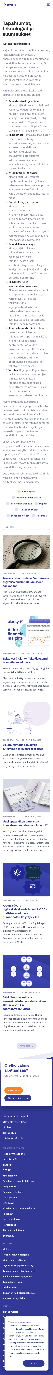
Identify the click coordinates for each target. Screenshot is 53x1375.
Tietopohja (9, 1133)
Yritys (6, 1306)
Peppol (43, 503)
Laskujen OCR (10, 1197)
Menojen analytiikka (14, 1298)
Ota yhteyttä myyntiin (18, 1098)
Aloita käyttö (14, 1090)
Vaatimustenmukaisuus (28, 497)
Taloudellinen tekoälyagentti (19, 1271)
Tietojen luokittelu (13, 1230)
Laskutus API (10, 1159)
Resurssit (42, 515)
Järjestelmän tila (13, 1138)
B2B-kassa (8, 1203)
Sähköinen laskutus (21, 503)
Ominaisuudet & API (13, 1148)
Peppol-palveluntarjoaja (16, 1254)
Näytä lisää (25, 1046)
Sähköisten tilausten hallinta (19, 1208)
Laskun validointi (12, 1219)
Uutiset (7, 1127)
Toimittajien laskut (13, 1282)
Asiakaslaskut (10, 1287)
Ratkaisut (8, 1243)
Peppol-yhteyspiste (14, 1153)
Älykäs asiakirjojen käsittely (18, 1265)
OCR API (7, 1170)
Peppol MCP (9, 1186)
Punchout (8, 1213)
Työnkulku (8, 1235)
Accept (34, 1363)
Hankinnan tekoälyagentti (17, 1276)
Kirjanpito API (10, 1175)
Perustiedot (9, 1224)
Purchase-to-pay (20, 515)
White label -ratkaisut (15, 1260)
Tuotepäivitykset (28, 509)
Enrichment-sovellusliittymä (18, 1181)
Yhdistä (7, 1249)
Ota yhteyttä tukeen (15, 1122)
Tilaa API (7, 1164)
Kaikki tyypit (29, 491)
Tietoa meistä (10, 1311)
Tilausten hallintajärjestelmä (19, 1292)
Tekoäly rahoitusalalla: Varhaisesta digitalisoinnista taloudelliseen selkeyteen (26, 582)
